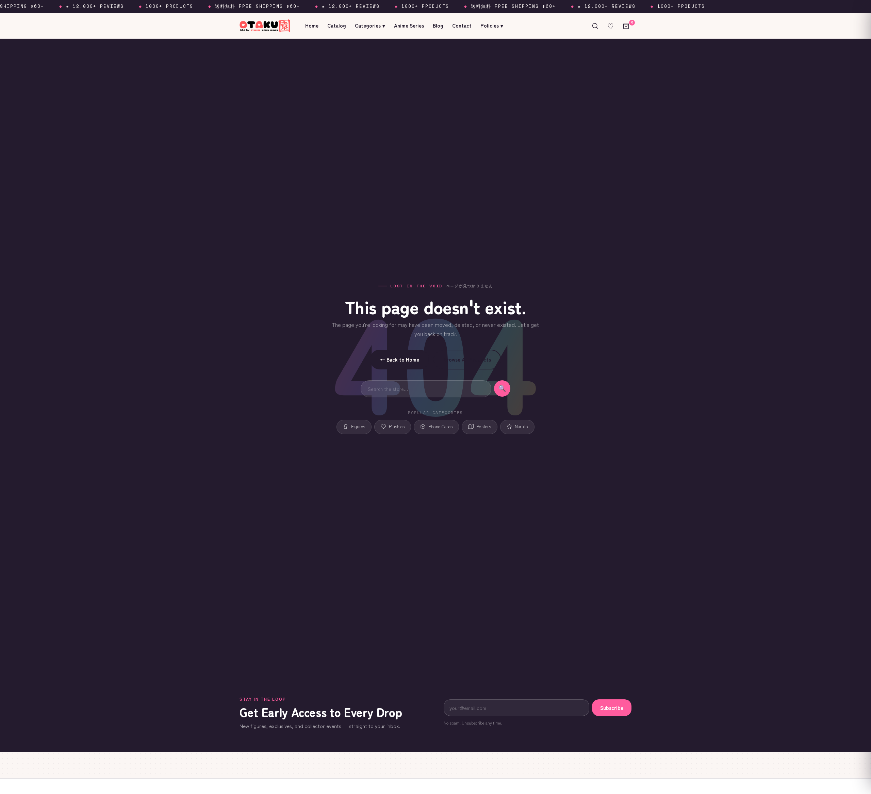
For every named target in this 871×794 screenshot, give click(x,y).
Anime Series (409, 25)
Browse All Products (467, 359)
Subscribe (611, 707)
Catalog (336, 25)
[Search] (595, 26)
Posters (483, 426)
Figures (358, 426)
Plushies (397, 426)
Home (311, 25)
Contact (462, 25)
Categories (370, 25)
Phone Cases (440, 426)
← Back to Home (399, 359)
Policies (491, 25)
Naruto (521, 426)
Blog (438, 25)
